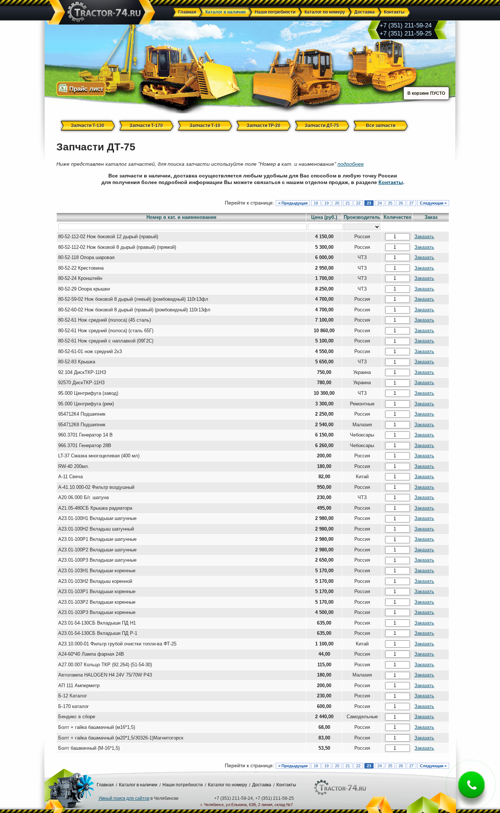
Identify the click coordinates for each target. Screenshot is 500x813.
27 (411, 203)
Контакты (390, 182)
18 (316, 203)
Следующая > (433, 203)
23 (369, 203)
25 (390, 203)
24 (379, 203)
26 (401, 203)
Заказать (424, 236)
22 (358, 203)
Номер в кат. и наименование (181, 217)
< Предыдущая (292, 203)
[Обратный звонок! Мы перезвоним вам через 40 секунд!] (471, 790)
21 (348, 203)
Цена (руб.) (324, 217)
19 (326, 203)
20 (337, 203)
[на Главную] (100, 12)
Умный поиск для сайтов (123, 798)
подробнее (350, 164)
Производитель (362, 217)
